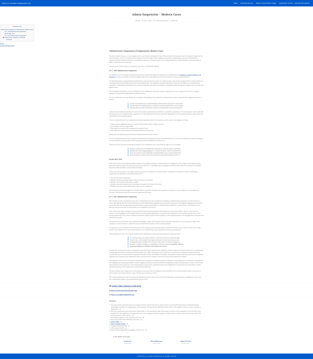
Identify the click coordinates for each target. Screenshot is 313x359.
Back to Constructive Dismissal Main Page (124, 290)
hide (20, 26)
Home (236, 3)
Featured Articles (246, 3)
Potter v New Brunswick (118, 324)
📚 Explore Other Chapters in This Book (14, 37)
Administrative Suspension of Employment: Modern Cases (17, 29)
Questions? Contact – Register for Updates (294, 3)
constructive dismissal (162, 20)
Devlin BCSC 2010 (10, 33)
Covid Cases (127, 341)
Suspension (174, 20)
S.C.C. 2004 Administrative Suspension (15, 31)
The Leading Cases (156, 341)
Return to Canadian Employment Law (122, 295)
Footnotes (9, 39)
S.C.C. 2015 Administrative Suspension (15, 35)
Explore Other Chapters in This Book (126, 286)
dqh (139, 20)
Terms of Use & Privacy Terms (266, 3)
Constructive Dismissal (7, 46)
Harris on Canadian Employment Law (16, 3)
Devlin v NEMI (115, 322)
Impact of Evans (185, 341)
